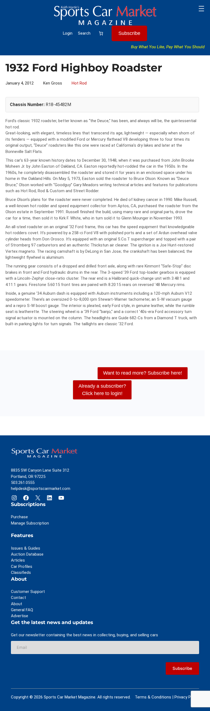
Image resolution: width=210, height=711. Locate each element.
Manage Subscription (30, 523)
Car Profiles (21, 566)
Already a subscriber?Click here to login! (102, 389)
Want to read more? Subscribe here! (142, 373)
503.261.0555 (22, 482)
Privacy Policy (186, 697)
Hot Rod (79, 83)
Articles (18, 560)
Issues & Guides (25, 548)
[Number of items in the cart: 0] (101, 33)
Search (84, 33)
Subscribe (129, 33)
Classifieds (21, 572)
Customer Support (28, 591)
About (16, 603)
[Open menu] (201, 8)
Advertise (19, 615)
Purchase (19, 516)
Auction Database (27, 554)
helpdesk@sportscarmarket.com (40, 488)
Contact (18, 597)
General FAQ (22, 609)
